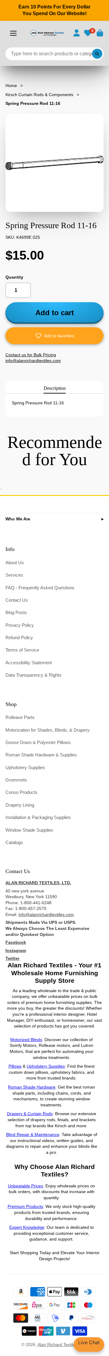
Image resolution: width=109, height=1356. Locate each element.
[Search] (97, 54)
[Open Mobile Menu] (13, 33)
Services (14, 575)
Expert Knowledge (26, 1227)
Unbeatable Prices (25, 1185)
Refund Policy (19, 637)
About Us (14, 562)
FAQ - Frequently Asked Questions (39, 587)
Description (55, 388)
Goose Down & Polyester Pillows (38, 742)
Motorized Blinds (26, 1039)
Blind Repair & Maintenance (32, 1134)
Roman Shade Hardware (31, 1087)
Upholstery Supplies (25, 767)
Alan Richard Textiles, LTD (63, 1344)
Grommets (16, 779)
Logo (47, 33)
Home (11, 85)
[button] (54, 335)
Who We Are (17, 518)
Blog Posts (16, 612)
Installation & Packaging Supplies (38, 817)
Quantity (14, 277)
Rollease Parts (20, 717)
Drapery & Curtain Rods (30, 1113)
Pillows (14, 1066)
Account (76, 33)
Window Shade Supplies (29, 830)
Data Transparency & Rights (33, 675)
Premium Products (25, 1206)
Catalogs (14, 842)
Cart (100, 33)
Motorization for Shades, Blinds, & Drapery (47, 730)
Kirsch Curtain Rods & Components (39, 94)
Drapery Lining (19, 804)
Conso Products (21, 792)
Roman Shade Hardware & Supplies (41, 754)
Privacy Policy (19, 625)
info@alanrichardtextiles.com (46, 914)
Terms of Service (22, 649)
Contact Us (16, 600)
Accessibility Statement (28, 662)
